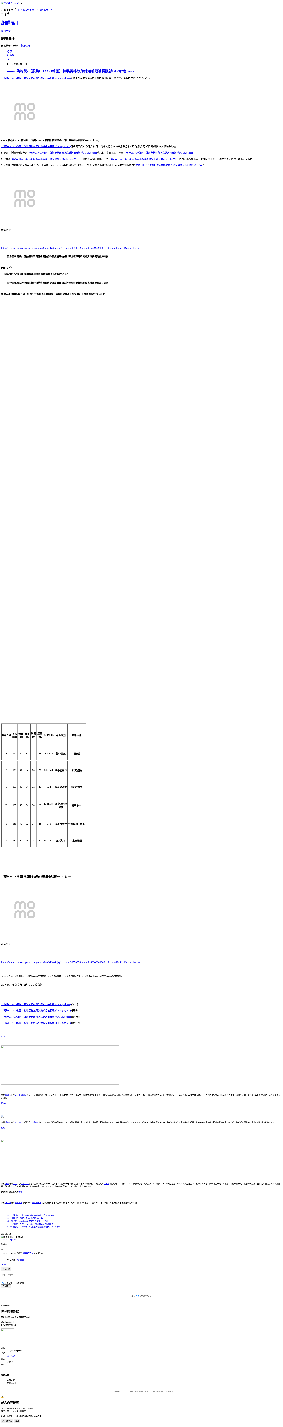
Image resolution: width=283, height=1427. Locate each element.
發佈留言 (6, 1286)
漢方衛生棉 (36, 1203)
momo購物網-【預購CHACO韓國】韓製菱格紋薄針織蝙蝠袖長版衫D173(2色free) (70, 71)
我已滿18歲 (7, 1421)
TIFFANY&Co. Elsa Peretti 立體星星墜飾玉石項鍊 (27, 1221)
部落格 (10, 55)
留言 (31, 1253)
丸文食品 (25, 1184)
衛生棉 (8, 1203)
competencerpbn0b (9, 1239)
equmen (18, 1122)
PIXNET (119, 1391)
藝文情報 (25, 45)
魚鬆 (3, 1128)
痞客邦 (26, 1253)
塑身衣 (4, 1103)
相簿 (9, 51)
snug (3, 1036)
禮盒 (20, 1192)
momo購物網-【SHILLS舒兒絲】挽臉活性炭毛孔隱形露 (30, 1224)
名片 (9, 58)
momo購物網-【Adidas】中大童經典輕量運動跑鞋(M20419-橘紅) (34, 1226)
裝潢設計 (21, 1260)
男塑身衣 (35, 1122)
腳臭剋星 (23, 1095)
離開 (17, 1421)
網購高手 (10, 23)
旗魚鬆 (106, 1184)
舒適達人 (18, 1203)
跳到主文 (6, 31)
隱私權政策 (158, 1391)
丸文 (15, 1184)
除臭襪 (8, 1095)
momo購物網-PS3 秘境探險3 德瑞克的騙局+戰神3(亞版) (30, 1215)
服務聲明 (169, 1391)
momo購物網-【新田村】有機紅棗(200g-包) (25, 1218)
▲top (3, 1264)
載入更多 (6, 1269)
